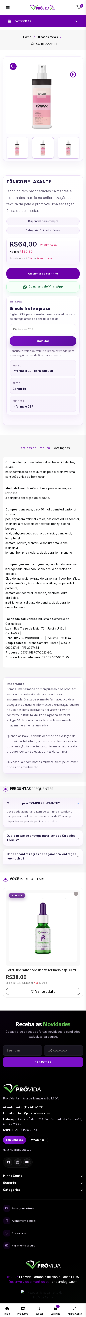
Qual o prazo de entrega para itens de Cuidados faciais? (41, 838)
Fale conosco (14, 1140)
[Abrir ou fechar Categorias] (43, 1190)
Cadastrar (43, 1062)
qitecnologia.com (64, 1282)
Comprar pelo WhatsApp (46, 286)
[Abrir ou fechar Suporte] (43, 1183)
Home (27, 37)
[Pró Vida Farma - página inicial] (22, 1088)
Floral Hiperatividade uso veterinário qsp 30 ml (41, 970)
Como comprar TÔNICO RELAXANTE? (33, 803)
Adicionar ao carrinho (43, 273)
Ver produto (45, 991)
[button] (43, 21)
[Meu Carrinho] (78, 7)
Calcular (43, 341)
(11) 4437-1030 (33, 1107)
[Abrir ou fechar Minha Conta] (43, 1176)
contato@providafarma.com (31, 1113)
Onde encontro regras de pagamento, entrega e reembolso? (42, 856)
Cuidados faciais (47, 37)
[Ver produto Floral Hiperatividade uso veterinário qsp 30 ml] (43, 927)
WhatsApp (38, 1140)
